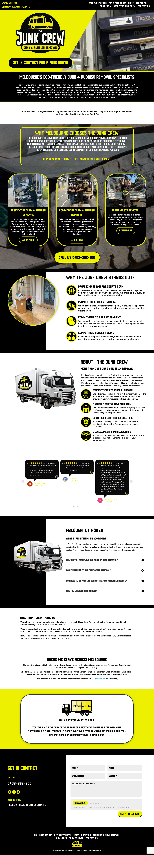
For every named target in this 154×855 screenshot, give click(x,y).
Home (131, 3)
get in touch (100, 679)
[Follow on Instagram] (14, 792)
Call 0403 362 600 (98, 3)
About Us (86, 835)
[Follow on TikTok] (18, 792)
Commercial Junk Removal (69, 839)
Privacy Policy (82, 851)
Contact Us (144, 7)
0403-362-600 (20, 783)
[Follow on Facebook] (9, 792)
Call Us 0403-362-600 (77, 257)
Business (104, 7)
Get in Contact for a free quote (40, 62)
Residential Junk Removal (106, 835)
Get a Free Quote (117, 3)
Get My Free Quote (129, 813)
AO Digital (97, 851)
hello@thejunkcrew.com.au (27, 805)
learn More (28, 239)
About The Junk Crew (125, 7)
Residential (142, 3)
